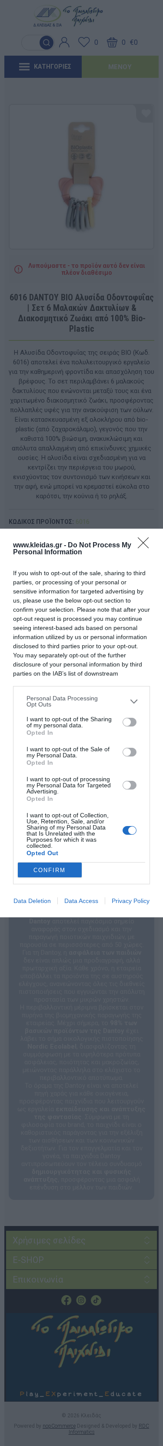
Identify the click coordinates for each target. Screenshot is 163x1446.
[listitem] (81, 701)
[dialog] (81, 723)
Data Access (81, 900)
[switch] (129, 722)
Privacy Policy (131, 900)
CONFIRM (49, 870)
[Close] (146, 545)
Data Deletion (32, 900)
